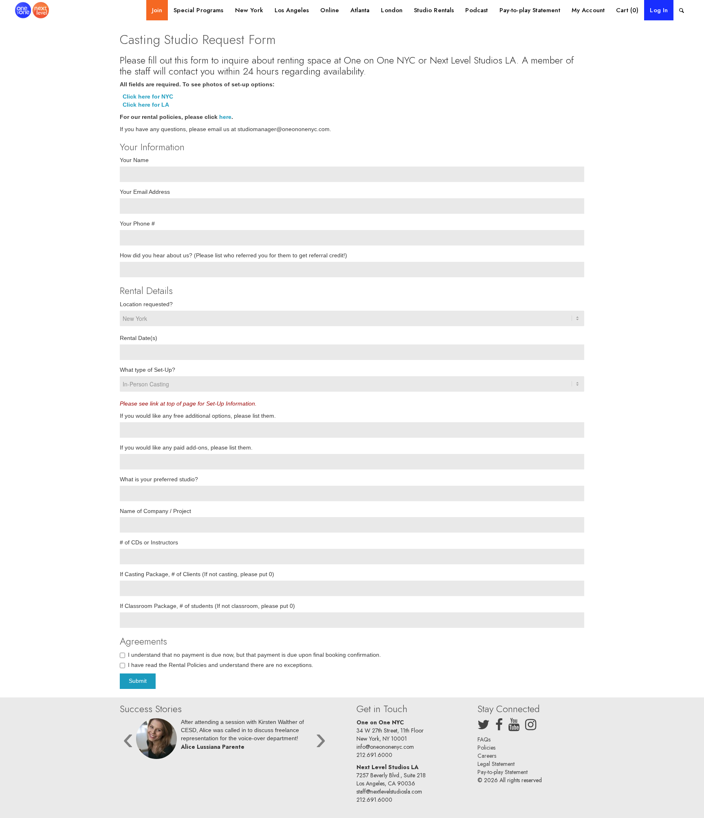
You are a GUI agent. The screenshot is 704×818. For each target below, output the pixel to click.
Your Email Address (145, 192)
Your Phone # (137, 223)
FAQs (484, 739)
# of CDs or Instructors (149, 542)
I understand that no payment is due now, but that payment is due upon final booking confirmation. (254, 654)
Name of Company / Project (155, 511)
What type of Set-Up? (147, 369)
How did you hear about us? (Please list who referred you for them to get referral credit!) (233, 255)
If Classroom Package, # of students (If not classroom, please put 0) (207, 606)
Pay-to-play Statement (502, 772)
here (225, 117)
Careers (486, 756)
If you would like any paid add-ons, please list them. (186, 447)
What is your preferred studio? (159, 479)
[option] (224, 740)
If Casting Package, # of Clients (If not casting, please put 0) (197, 574)
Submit (138, 681)
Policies (486, 747)
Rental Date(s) (138, 338)
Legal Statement (496, 764)
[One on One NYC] (32, 10)
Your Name (134, 160)
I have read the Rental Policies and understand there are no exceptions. (220, 665)
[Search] (681, 10)
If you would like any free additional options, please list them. (198, 415)
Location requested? (146, 304)
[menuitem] (157, 10)
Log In (659, 10)
